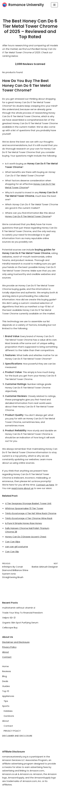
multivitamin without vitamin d (18, 607)
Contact (7, 657)
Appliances (8, 696)
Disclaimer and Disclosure (16, 642)
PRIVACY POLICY (12, 730)
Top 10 (5, 691)
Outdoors (9, 715)
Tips (6, 701)
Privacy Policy (9, 647)
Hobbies (8, 710)
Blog (4, 676)
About (5, 652)
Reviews (6, 671)
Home (5, 666)
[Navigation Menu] (54, 4)
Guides (6, 686)
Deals (5, 681)
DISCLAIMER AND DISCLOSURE (17, 735)
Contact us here (45, 484)
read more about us (22, 488)
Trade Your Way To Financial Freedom (22, 612)
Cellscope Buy (9, 627)
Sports (5, 706)
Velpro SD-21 (9, 617)
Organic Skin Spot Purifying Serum (20, 622)
